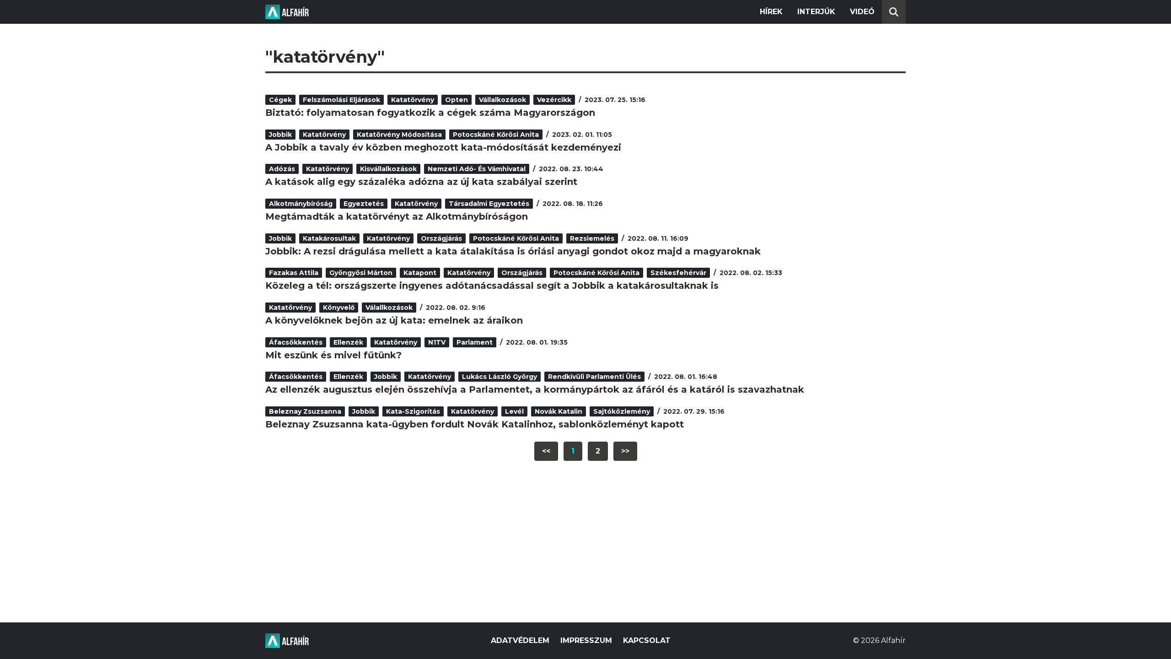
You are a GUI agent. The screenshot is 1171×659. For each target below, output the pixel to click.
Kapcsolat (647, 640)
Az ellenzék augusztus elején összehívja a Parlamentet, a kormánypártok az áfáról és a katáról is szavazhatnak (534, 389)
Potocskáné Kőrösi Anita (496, 134)
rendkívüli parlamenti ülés (594, 377)
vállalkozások (502, 100)
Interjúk (816, 11)
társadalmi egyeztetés (489, 204)
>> (625, 451)
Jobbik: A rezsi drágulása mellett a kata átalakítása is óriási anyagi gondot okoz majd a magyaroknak (513, 251)
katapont (419, 273)
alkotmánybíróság (301, 204)
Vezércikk (554, 100)
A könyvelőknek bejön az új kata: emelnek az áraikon (394, 320)
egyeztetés (364, 204)
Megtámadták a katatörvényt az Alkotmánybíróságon (396, 216)
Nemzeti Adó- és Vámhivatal (477, 169)
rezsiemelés (592, 238)
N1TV (437, 342)
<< (546, 451)
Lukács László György (499, 377)
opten (456, 100)
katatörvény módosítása (399, 134)
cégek (280, 100)
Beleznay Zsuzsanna (305, 411)
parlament (475, 342)
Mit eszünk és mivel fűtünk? (333, 355)
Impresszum (586, 640)
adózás (282, 169)
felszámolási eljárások (341, 100)
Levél (514, 411)
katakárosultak (329, 238)
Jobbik (280, 134)
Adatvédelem (520, 640)
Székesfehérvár (678, 273)
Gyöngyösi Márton (360, 273)
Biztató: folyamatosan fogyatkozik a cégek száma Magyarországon (430, 112)
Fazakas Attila (293, 273)
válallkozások (389, 307)
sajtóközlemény (621, 411)
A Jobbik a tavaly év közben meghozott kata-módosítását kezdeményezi (443, 147)
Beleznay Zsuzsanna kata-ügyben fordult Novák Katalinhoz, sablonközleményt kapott (474, 424)
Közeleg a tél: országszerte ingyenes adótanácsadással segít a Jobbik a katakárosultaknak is (492, 285)
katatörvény (412, 100)
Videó (862, 11)
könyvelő (339, 307)
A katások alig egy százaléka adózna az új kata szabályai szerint (421, 181)
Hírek (771, 11)
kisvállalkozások (388, 169)
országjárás (441, 238)
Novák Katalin (558, 411)
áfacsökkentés (295, 342)
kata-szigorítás (413, 411)
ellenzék (348, 342)
